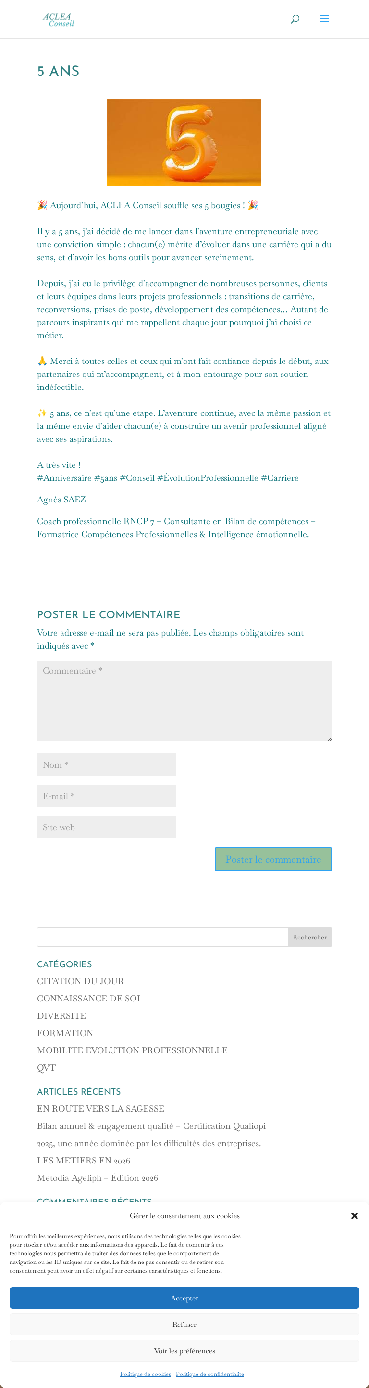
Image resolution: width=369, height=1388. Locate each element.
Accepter (184, 1297)
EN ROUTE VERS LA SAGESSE (100, 1108)
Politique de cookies (145, 1374)
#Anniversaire (64, 477)
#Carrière (280, 477)
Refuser (184, 1324)
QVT (46, 1067)
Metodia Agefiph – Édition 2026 (97, 1177)
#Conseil (137, 477)
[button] (354, 1216)
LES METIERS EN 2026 (83, 1160)
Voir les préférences (184, 1350)
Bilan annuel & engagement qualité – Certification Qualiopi (151, 1125)
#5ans (105, 477)
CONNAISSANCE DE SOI (88, 998)
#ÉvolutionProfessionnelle (207, 477)
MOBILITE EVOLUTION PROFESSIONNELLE (132, 1050)
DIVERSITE (61, 1015)
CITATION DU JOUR (80, 981)
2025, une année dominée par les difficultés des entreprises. (149, 1143)
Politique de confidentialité (210, 1374)
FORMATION (65, 1032)
